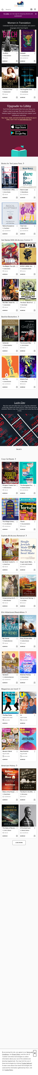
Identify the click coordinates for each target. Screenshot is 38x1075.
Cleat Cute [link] (23, 226)
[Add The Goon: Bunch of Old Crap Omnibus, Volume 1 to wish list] (34, 310)
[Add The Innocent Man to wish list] (34, 351)
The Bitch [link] (5, 53)
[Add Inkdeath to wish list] (34, 61)
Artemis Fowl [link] (24, 379)
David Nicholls (7, 381)
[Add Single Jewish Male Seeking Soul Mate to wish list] (34, 570)
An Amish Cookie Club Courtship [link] (9, 562)
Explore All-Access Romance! (13, 536)
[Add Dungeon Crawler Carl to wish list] (17, 493)
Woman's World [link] (7, 751)
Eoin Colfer (24, 381)
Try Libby (6, 14)
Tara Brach (6, 228)
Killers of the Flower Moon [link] (9, 792)
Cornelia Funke (25, 55)
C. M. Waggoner (8, 524)
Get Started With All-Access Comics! (16, 240)
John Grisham (25, 345)
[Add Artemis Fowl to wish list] (34, 387)
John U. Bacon (7, 830)
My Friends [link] (6, 638)
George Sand (7, 91)
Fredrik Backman (8, 641)
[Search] (2, 9)
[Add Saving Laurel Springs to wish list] (34, 606)
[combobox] (15, 9)
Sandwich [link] (5, 675)
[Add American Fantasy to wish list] (34, 683)
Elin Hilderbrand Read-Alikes (13, 612)
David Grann (7, 794)
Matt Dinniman (7, 487)
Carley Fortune (25, 641)
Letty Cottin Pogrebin (27, 564)
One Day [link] (5, 379)
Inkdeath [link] (23, 53)
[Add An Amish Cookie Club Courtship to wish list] (17, 570)
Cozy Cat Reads (7, 459)
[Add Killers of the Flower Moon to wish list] (17, 800)
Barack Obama (25, 830)
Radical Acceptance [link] (8, 226)
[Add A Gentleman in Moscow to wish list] (17, 198)
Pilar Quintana (7, 55)
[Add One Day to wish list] (17, 387)
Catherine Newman (9, 677)
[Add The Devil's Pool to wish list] (17, 97)
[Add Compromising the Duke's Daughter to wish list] (17, 606)
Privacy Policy (16, 1054)
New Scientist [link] (24, 751)
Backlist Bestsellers (9, 317)
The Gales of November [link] (9, 828)
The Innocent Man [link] (25, 343)
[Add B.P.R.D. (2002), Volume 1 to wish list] (34, 274)
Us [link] (21, 715)
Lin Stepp (24, 600)
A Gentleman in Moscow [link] (9, 190)
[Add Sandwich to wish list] (17, 683)
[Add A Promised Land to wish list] (34, 836)
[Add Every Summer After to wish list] (34, 647)
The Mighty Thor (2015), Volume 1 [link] (9, 266)
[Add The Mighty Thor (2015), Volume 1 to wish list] (17, 274)
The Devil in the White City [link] (27, 792)
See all (18, 449)
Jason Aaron (7, 268)
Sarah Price (7, 564)
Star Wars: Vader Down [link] (9, 302)
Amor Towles (7, 192)
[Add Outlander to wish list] (17, 351)
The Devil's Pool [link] (7, 89)
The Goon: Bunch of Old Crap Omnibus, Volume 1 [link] (27, 302)
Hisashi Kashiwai (26, 487)
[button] (17, 53)
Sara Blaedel (25, 91)
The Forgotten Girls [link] (26, 89)
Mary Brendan (7, 600)
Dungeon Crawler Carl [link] (9, 485)
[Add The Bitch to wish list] (17, 61)
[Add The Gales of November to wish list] (17, 836)
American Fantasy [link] (25, 675)
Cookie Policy (9, 1070)
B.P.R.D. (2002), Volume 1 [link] (27, 266)
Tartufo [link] (22, 521)
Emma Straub (25, 677)
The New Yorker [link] (7, 715)
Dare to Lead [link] (24, 190)
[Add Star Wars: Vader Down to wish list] (17, 310)
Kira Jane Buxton (26, 524)
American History (8, 766)
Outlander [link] (6, 343)
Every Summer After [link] (26, 638)
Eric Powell (24, 305)
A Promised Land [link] (25, 828)
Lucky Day (19, 402)
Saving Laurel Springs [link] (26, 598)
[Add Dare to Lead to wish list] (34, 198)
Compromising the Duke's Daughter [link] (9, 598)
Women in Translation (19, 22)
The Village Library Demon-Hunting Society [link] (9, 521)
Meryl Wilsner (25, 228)
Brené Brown (25, 192)
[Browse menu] (35, 9)
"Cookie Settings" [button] (26, 1063)
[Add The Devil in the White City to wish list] (34, 800)
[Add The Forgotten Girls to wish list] (34, 97)
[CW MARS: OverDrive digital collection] (19, 4)
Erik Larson (24, 794)
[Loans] (31, 10)
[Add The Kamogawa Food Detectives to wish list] (34, 493)
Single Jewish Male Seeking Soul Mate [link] (27, 562)
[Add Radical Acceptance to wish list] (17, 234)
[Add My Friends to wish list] (17, 647)
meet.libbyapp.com (25, 120)
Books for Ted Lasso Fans (12, 163)
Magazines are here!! (10, 689)
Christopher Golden (26, 268)
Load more (19, 842)
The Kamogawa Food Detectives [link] (27, 485)
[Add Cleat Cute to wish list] (34, 234)
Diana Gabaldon (8, 345)
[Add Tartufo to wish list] (34, 529)
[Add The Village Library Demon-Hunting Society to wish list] (17, 529)
